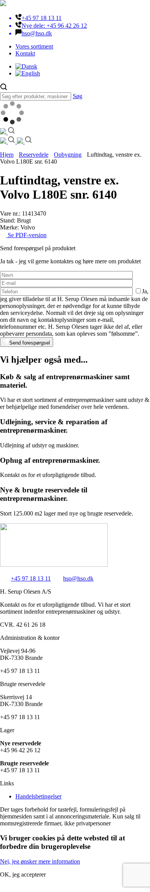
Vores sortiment (34, 46)
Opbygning (68, 154)
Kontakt (25, 53)
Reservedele (33, 154)
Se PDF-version (26, 235)
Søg (77, 96)
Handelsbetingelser (38, 796)
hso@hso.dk (78, 578)
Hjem (6, 154)
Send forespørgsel (29, 343)
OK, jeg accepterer (23, 874)
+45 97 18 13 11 (31, 578)
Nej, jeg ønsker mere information (40, 861)
